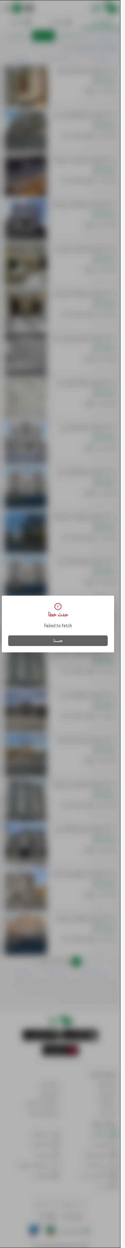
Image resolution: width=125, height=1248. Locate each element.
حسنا (58, 641)
